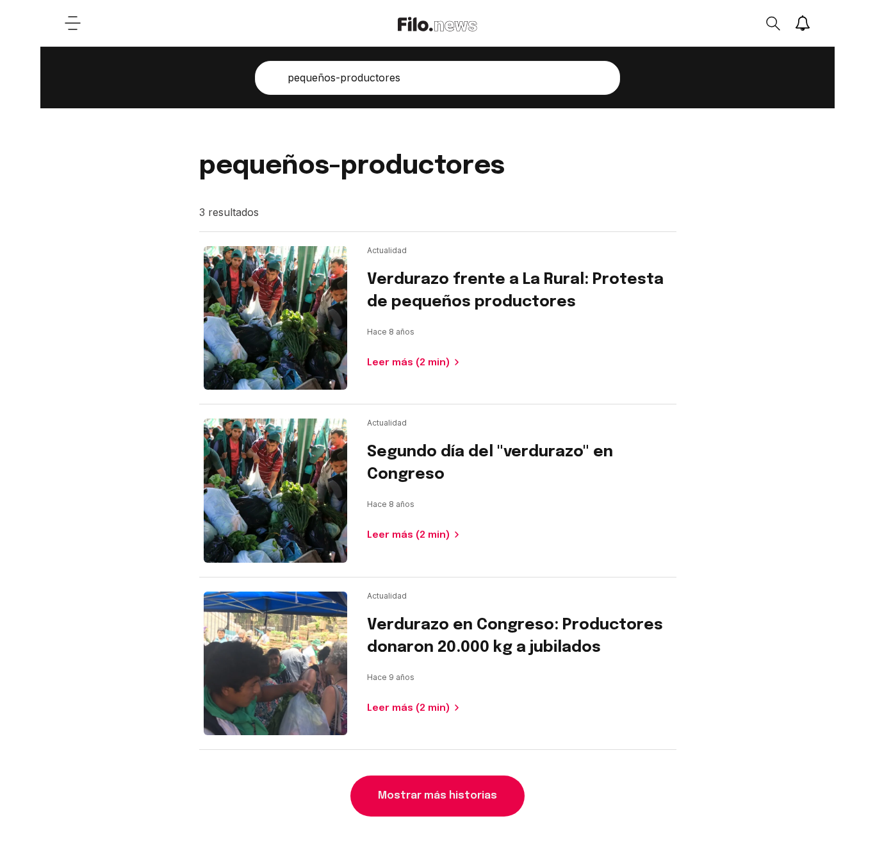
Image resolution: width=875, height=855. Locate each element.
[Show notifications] (802, 23)
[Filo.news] (437, 23)
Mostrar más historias (437, 795)
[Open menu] (72, 23)
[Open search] (772, 23)
